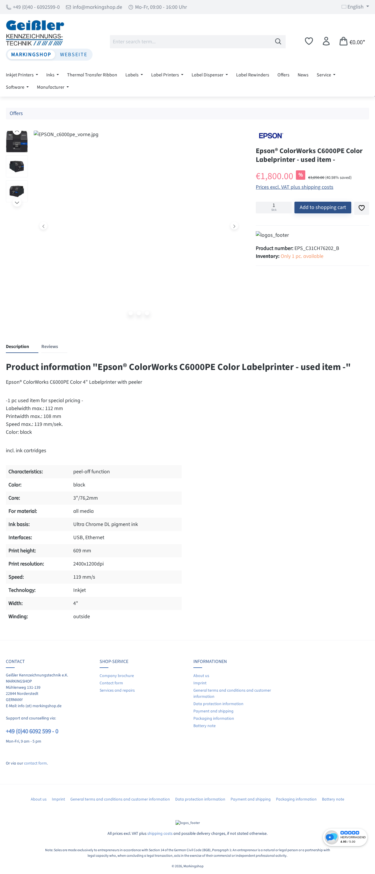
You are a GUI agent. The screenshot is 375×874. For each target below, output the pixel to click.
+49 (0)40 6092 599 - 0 (32, 731)
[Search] (278, 41)
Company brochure (117, 676)
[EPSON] (270, 136)
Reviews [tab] (49, 346)
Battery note (204, 726)
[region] (125, 227)
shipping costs (160, 834)
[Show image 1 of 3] (131, 313)
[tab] (22, 347)
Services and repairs (117, 690)
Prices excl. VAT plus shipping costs (294, 187)
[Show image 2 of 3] (139, 313)
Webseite (73, 54)
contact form (35, 763)
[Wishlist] (309, 41)
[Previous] (43, 225)
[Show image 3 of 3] (147, 313)
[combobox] (190, 41)
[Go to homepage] (49, 33)
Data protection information (218, 704)
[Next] (234, 225)
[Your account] (326, 41)
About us (201, 676)
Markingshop (31, 54)
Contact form (111, 683)
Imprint (200, 683)
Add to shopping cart (323, 207)
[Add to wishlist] (361, 208)
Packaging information (213, 719)
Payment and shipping (213, 711)
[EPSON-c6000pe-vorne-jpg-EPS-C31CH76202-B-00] (139, 226)
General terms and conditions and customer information (120, 799)
